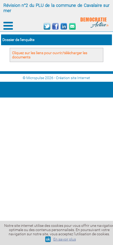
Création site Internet (73, 78)
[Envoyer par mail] (72, 26)
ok (48, 239)
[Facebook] (55, 26)
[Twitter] (46, 26)
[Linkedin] (63, 26)
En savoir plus (64, 239)
